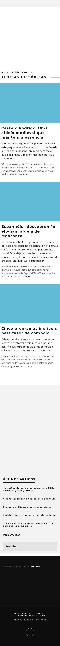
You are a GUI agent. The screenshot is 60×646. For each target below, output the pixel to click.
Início (4, 72)
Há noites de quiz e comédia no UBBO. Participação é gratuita (28, 489)
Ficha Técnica (22, 614)
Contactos (43, 614)
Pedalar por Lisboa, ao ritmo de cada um (30, 515)
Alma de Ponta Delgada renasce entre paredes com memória (28, 524)
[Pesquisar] (58, 3)
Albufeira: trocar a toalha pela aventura (29, 499)
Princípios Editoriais (32, 616)
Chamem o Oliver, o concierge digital (27, 507)
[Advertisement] (30, 38)
